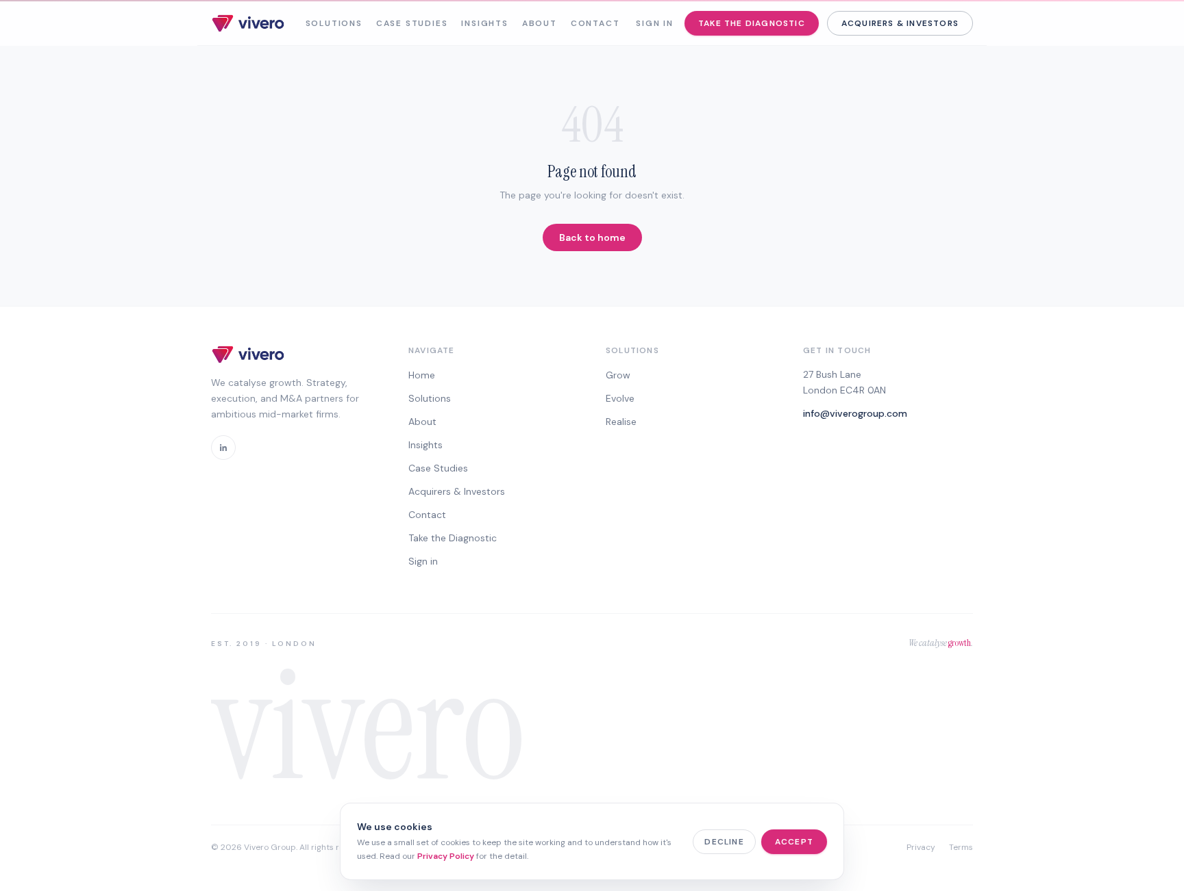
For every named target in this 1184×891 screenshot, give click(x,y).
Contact (595, 23)
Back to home (592, 237)
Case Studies (412, 23)
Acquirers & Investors (900, 23)
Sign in (655, 23)
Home (421, 375)
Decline (723, 841)
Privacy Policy (445, 856)
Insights (484, 23)
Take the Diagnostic (751, 23)
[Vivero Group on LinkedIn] (223, 447)
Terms (961, 847)
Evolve (620, 398)
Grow (618, 375)
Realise (621, 421)
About (539, 23)
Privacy (921, 847)
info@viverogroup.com (855, 413)
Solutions (334, 23)
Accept (794, 841)
